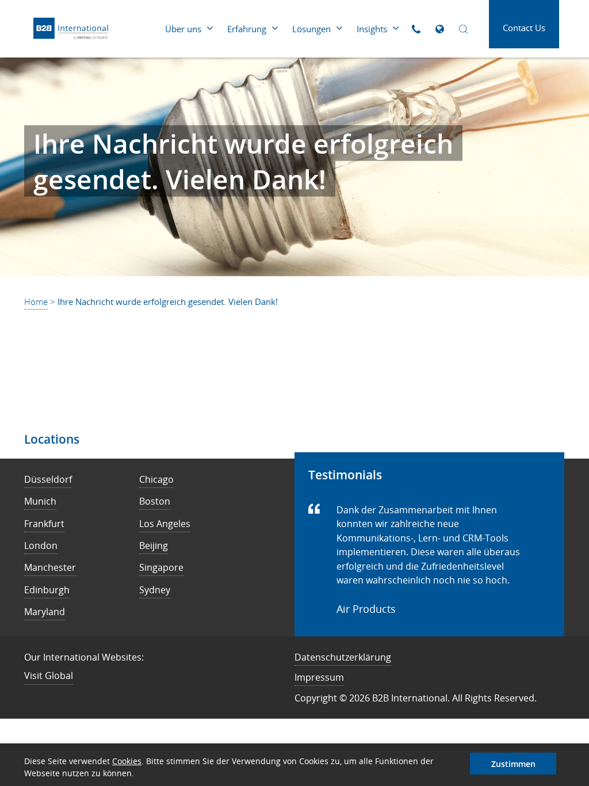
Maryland (44, 611)
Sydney (154, 589)
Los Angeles (164, 523)
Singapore (161, 567)
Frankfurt (44, 523)
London (41, 545)
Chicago (156, 479)
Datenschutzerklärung (342, 657)
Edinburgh (47, 589)
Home (36, 301)
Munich (40, 501)
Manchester (50, 567)
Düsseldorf (48, 479)
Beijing (153, 545)
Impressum (319, 677)
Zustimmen (513, 763)
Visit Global (48, 675)
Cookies (126, 761)
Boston (154, 501)
